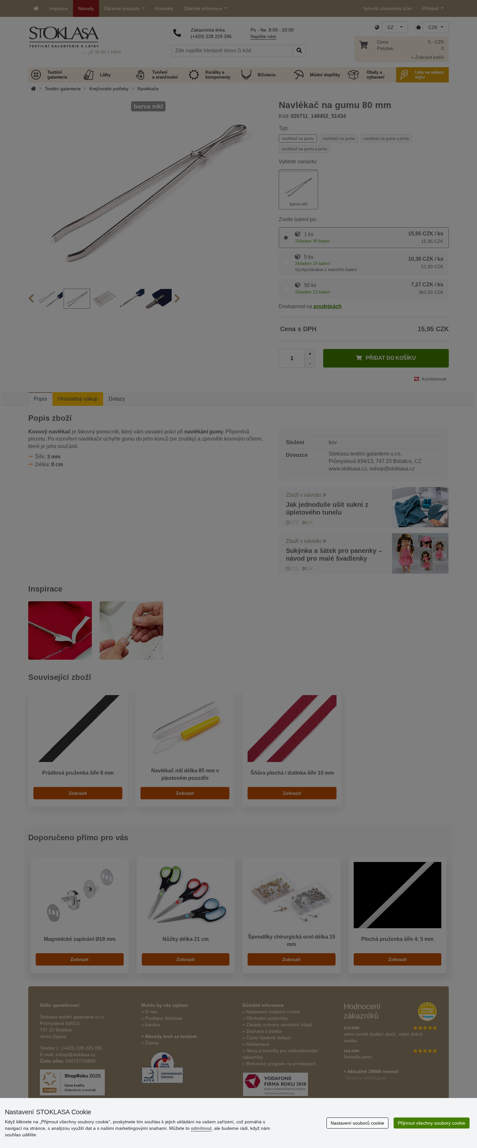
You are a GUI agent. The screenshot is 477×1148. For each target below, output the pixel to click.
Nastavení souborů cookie (357, 1123)
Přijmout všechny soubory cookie (431, 1123)
